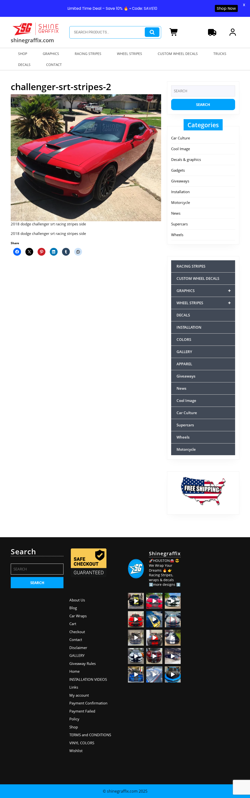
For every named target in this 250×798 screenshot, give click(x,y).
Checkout (77, 631)
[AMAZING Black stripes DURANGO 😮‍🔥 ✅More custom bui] (136, 656)
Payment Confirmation (88, 703)
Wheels (177, 234)
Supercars (179, 223)
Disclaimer (78, 647)
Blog (73, 607)
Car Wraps (78, 615)
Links (73, 687)
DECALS (24, 64)
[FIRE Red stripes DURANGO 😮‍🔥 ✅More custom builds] (154, 638)
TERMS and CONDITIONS (90, 734)
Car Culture (180, 138)
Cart (72, 623)
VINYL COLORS (81, 742)
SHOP (22, 53)
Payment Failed (82, 711)
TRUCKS (219, 53)
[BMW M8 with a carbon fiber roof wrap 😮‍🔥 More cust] (154, 674)
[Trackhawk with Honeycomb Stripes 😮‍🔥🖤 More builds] (173, 601)
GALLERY (184, 351)
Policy (74, 718)
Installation (180, 191)
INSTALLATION (189, 327)
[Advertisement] (213, 620)
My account (79, 695)
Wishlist (76, 750)
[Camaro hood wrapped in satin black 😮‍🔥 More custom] (173, 674)
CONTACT (54, 64)
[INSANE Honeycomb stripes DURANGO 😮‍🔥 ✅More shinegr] (154, 601)
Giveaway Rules (82, 663)
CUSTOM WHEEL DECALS (178, 53)
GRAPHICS (51, 53)
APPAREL (184, 363)
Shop (73, 726)
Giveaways (180, 180)
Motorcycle (180, 202)
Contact (75, 639)
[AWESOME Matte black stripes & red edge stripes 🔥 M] (173, 619)
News (175, 213)
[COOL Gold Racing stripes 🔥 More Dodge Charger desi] (154, 619)
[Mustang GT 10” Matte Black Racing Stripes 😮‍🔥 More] (136, 638)
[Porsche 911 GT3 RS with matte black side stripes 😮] (173, 656)
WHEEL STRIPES (129, 53)
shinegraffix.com (32, 40)
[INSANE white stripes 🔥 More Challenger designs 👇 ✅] (173, 638)
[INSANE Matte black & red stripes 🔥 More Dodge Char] (154, 656)
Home (74, 671)
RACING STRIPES (88, 53)
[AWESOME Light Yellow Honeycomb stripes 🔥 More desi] (136, 601)
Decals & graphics (186, 159)
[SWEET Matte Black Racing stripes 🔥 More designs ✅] (136, 619)
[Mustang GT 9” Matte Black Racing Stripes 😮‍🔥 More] (136, 674)
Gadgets (178, 170)
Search (152, 32)
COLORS (184, 339)
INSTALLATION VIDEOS (88, 679)
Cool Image (180, 148)
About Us (77, 600)
